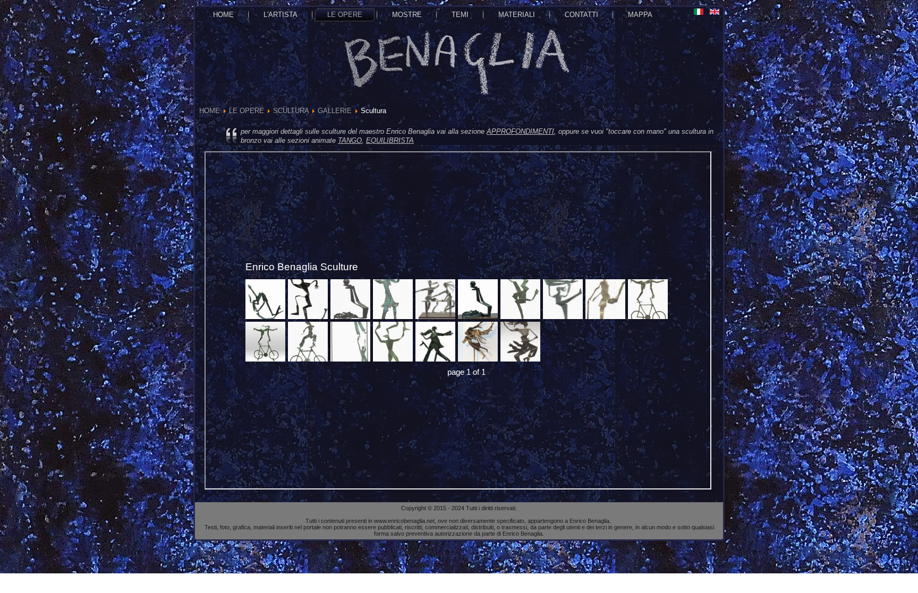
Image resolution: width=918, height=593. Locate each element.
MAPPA (640, 15)
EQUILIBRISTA (390, 140)
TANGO (350, 140)
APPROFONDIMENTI (520, 131)
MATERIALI (516, 15)
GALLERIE (335, 111)
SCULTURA (291, 111)
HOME (223, 15)
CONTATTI (581, 15)
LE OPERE (344, 15)
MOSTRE (407, 15)
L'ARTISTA (281, 15)
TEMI (460, 15)
